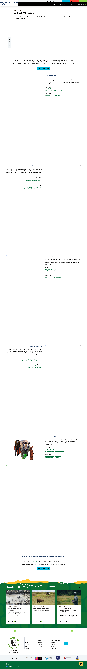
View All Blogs (74, 587)
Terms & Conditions (59, 663)
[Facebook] (10, 42)
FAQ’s (52, 646)
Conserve (81, 4)
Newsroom (40, 646)
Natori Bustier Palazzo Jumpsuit (34, 180)
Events (26, 640)
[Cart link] (47, 1)
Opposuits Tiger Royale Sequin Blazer (54, 451)
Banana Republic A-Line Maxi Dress (33, 188)
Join (66, 643)
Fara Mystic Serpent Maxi (51, 270)
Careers (40, 644)
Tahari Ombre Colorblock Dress (53, 97)
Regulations (77, 663)
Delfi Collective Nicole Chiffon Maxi (54, 90)
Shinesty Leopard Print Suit (52, 449)
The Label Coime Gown (36, 365)
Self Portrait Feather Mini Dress (34, 367)
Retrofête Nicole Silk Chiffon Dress (53, 457)
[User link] (50, 1)
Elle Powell (36, 561)
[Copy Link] (10, 46)
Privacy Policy (69, 663)
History (27, 648)
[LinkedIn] (10, 44)
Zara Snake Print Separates (52, 279)
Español (56, 1)
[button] (60, 1)
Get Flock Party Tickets (43, 68)
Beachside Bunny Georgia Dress (34, 187)
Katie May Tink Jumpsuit (51, 269)
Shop (26, 642)
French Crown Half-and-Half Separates (32, 361)
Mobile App (53, 644)
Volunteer (40, 642)
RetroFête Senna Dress (50, 88)
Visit (53, 4)
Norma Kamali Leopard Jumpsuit (53, 456)
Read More (11, 621)
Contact (40, 640)
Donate (27, 644)
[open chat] (81, 664)
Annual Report (54, 648)
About (26, 646)
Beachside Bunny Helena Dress (52, 95)
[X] (10, 40)
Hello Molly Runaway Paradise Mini (53, 277)
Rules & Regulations (55, 640)
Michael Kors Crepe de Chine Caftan (32, 179)
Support (63, 4)
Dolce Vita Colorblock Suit (35, 359)
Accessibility (53, 642)
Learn (72, 4)
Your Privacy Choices (13, 666)
